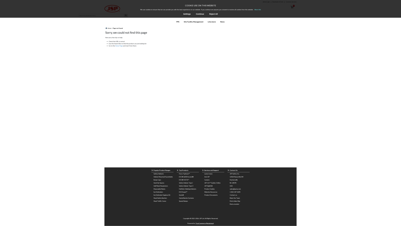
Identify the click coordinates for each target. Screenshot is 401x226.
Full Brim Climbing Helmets (187, 189)
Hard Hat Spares (159, 183)
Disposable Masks (159, 189)
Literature (212, 22)
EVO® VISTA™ (184, 180)
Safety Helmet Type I (186, 183)
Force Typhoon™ (184, 174)
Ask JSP (207, 177)
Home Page (119, 46)
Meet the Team (235, 198)
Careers (207, 180)
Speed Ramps (183, 201)
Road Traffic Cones (160, 201)
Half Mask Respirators (161, 186)
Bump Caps (157, 180)
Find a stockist (234, 204)
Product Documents (211, 195)
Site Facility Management (193, 22)
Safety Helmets (159, 174)
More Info (257, 9)
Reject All (213, 14)
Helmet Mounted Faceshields (163, 177)
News (222, 22)
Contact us (233, 195)
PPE (177, 22)
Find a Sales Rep (235, 201)
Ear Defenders (158, 192)
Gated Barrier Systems (186, 198)
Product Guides (209, 189)
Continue (200, 14)
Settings (187, 14)
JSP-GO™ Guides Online (212, 183)
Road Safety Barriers (160, 198)
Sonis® (181, 195)
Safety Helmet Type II (186, 186)
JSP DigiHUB (208, 186)
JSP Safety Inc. (234, 174)
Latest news (208, 174)
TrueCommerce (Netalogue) (204, 223)
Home (109, 28)
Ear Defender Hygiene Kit (162, 195)
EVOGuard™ (183, 192)
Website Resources (210, 192)
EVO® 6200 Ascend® (186, 177)
